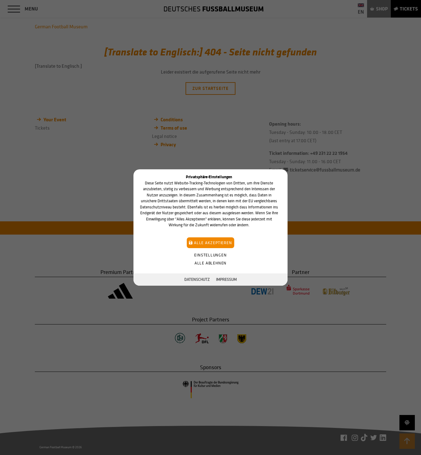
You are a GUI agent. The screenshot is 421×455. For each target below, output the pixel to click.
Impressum (226, 279)
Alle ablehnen (210, 263)
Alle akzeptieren (212, 242)
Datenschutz (197, 279)
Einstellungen (210, 255)
